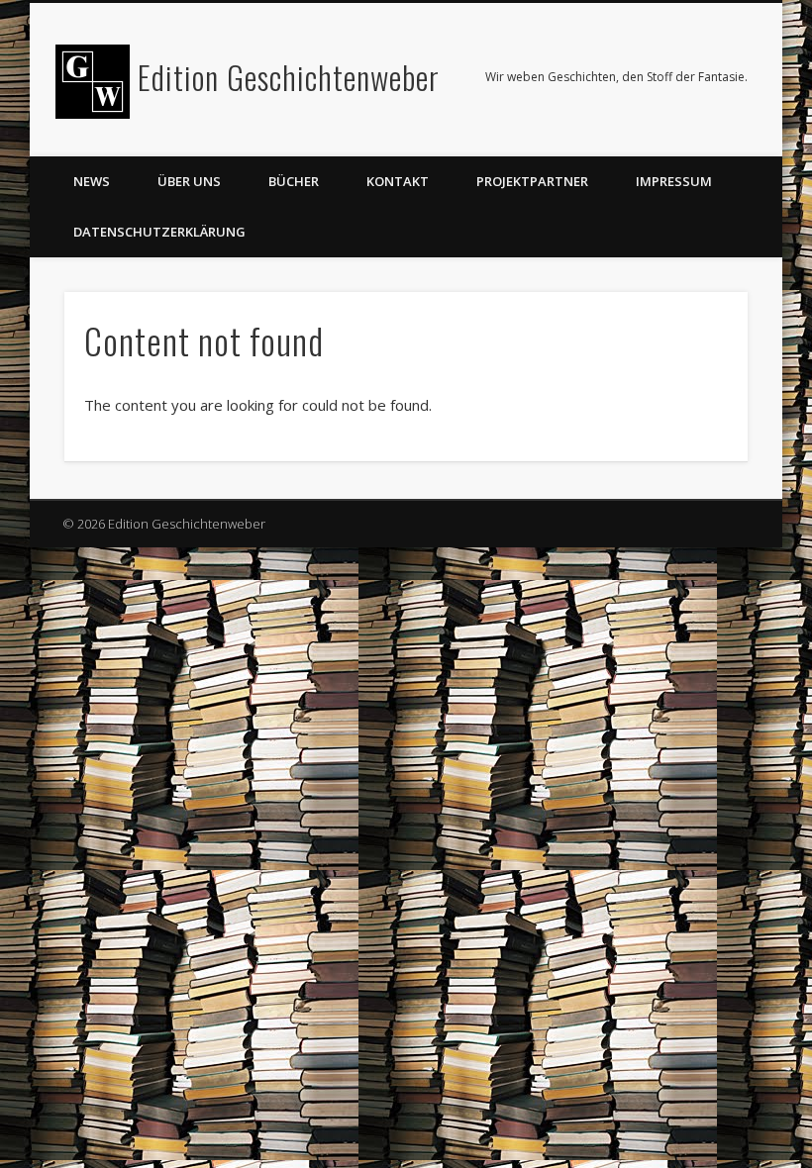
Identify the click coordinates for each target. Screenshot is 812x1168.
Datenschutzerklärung (159, 232)
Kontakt (397, 181)
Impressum (674, 181)
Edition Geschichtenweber (289, 76)
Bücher (293, 181)
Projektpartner (532, 181)
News (91, 181)
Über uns (189, 181)
